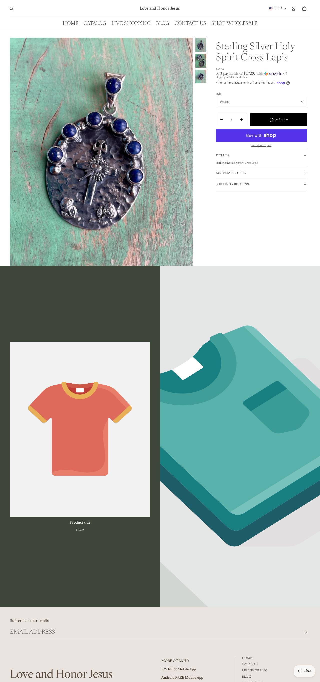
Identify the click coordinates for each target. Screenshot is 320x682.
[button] (261, 73)
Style (218, 93)
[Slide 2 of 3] (201, 61)
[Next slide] (188, 151)
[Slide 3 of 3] (201, 76)
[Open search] (11, 8)
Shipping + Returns (232, 184)
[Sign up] (305, 632)
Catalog (250, 664)
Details (223, 155)
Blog (246, 676)
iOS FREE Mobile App (179, 669)
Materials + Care (231, 173)
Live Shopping (255, 670)
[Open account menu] (293, 8)
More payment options (262, 145)
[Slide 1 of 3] (201, 45)
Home (247, 658)
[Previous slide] (14, 151)
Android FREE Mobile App (182, 678)
